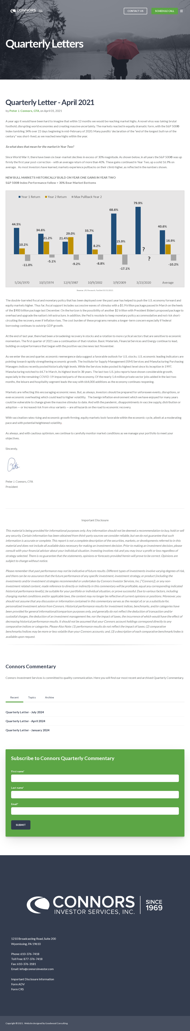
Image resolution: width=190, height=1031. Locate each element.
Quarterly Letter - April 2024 (25, 721)
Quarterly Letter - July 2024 (25, 712)
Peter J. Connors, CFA (24, 110)
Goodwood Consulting (56, 1023)
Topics (32, 697)
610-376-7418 (29, 954)
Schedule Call (164, 10)
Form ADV (18, 984)
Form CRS (17, 989)
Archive (49, 697)
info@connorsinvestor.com (36, 969)
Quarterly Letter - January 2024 (27, 730)
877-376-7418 (33, 959)
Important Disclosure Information (32, 979)
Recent (14, 697)
